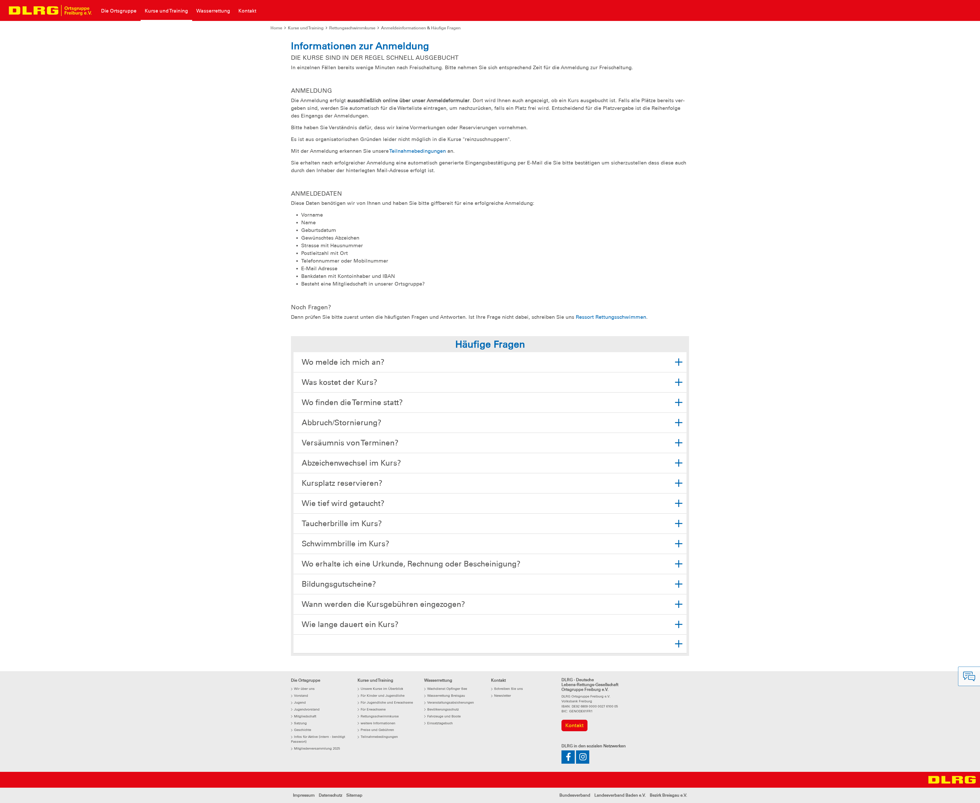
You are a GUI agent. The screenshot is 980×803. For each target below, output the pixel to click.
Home (276, 28)
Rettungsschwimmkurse (352, 28)
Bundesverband (574, 795)
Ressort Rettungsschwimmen (611, 317)
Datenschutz (330, 795)
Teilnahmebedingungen (417, 151)
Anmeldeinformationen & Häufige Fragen (421, 28)
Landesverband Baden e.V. (620, 795)
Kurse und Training (306, 28)
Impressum (304, 795)
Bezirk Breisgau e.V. (668, 795)
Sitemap (354, 795)
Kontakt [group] (574, 725)
